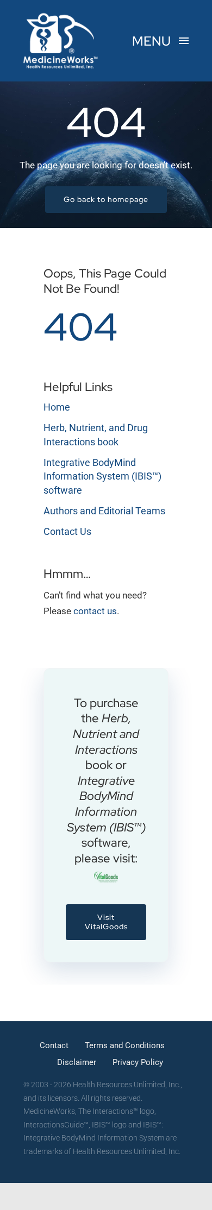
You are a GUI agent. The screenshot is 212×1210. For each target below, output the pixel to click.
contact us (95, 611)
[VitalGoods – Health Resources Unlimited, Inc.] (106, 876)
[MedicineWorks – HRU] (61, 15)
